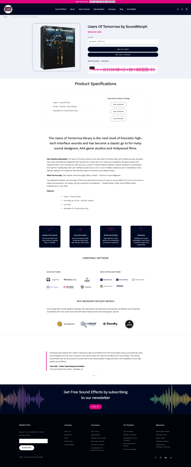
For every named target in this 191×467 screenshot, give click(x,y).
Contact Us (68, 435)
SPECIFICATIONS (93, 61)
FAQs (66, 438)
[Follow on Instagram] (161, 458)
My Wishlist (131, 9)
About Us (67, 431)
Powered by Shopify (38, 457)
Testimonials (68, 441)
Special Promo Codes (98, 438)
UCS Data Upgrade (129, 449)
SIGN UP (95, 407)
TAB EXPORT (118, 118)
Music (72, 9)
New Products (84, 9)
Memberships (99, 9)
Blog (121, 9)
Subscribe (26, 447)
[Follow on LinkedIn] (171, 458)
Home (5, 17)
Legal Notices (95, 435)
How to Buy (95, 431)
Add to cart (123, 49)
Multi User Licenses (97, 441)
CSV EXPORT (118, 111)
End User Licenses (97, 444)
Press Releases (69, 444)
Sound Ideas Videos (162, 431)
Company (112, 9)
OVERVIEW (105, 61)
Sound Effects (60, 9)
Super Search (160, 438)
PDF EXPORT (118, 104)
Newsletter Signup (162, 441)
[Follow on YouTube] (166, 458)
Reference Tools (161, 435)
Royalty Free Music (129, 435)
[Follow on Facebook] (155, 458)
